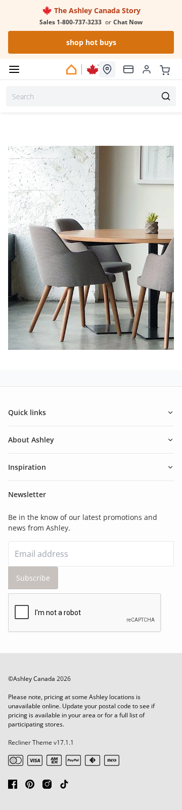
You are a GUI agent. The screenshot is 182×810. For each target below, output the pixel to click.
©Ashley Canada (31, 678)
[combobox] (91, 96)
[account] (147, 69)
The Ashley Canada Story (96, 10)
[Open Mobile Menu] (14, 69)
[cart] (165, 69)
